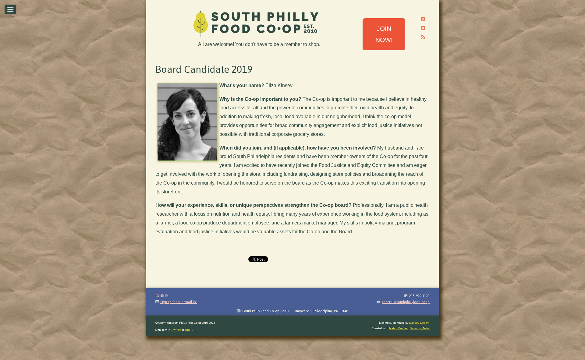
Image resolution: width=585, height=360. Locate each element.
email (188, 329)
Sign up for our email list (178, 302)
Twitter (176, 329)
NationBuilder (398, 328)
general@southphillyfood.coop (405, 302)
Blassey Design (419, 322)
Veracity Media (420, 328)
